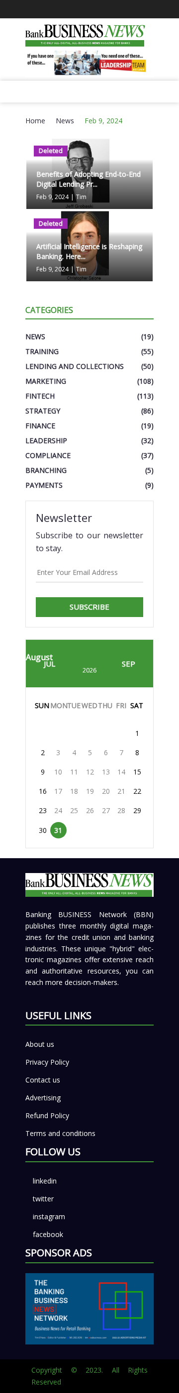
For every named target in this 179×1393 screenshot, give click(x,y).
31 (58, 830)
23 (43, 810)
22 (137, 791)
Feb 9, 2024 (103, 120)
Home (35, 120)
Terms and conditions (60, 1133)
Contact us (42, 1079)
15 (137, 771)
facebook (48, 1234)
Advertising (43, 1097)
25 (74, 810)
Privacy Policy (47, 1062)
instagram (49, 1216)
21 (121, 791)
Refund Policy (47, 1115)
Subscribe (89, 607)
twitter (43, 1198)
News (65, 120)
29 (137, 810)
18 (74, 791)
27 (106, 810)
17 (58, 791)
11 (74, 771)
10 (58, 771)
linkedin (45, 1181)
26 (90, 810)
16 (43, 791)
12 (90, 771)
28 (121, 810)
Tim (81, 197)
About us (39, 1044)
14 (121, 771)
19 (90, 791)
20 (106, 791)
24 (58, 810)
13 (106, 771)
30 (43, 830)
